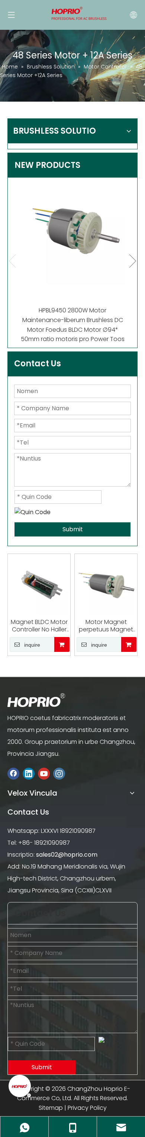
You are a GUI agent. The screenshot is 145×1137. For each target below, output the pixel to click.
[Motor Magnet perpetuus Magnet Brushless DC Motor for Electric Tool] (106, 585)
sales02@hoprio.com (66, 854)
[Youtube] (44, 773)
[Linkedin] (29, 773)
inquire (32, 645)
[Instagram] (59, 773)
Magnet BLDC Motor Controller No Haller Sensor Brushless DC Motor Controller (39, 625)
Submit (72, 529)
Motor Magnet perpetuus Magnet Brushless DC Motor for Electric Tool (105, 625)
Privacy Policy (87, 1107)
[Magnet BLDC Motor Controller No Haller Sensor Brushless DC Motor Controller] (39, 585)
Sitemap (51, 1107)
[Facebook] (13, 773)
